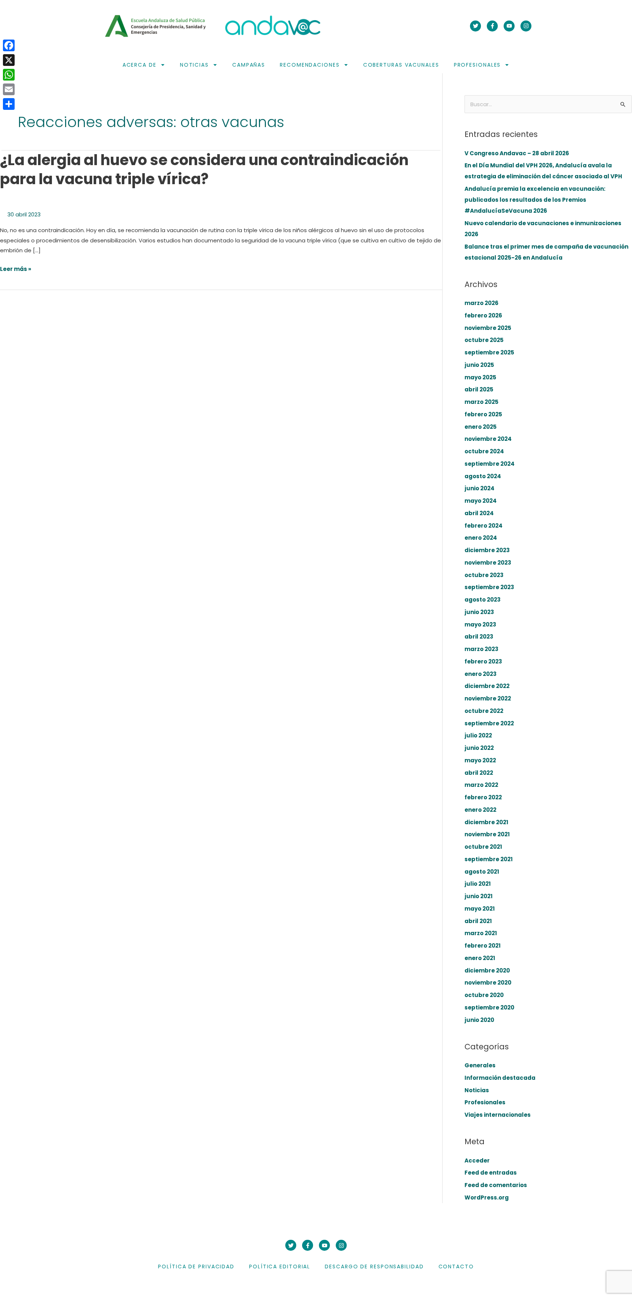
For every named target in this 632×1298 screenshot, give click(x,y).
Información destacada (499, 1078)
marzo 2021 (480, 933)
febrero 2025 (483, 414)
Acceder (477, 1160)
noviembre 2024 (488, 439)
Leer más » (15, 269)
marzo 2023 (481, 649)
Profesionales (477, 64)
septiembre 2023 (489, 587)
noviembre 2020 (487, 982)
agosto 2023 (482, 599)
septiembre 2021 (488, 859)
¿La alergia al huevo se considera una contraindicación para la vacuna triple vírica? (204, 169)
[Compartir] (8, 104)
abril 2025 (478, 389)
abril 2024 (479, 513)
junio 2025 (479, 365)
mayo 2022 (480, 760)
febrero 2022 (483, 797)
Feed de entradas (490, 1172)
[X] (8, 60)
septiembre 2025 (489, 352)
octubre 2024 (484, 451)
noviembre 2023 (487, 562)
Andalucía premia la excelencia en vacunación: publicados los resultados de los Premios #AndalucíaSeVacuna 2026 (534, 200)
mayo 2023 (480, 624)
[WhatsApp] (8, 74)
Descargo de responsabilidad (374, 1266)
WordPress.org (486, 1197)
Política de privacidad (196, 1266)
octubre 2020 (484, 995)
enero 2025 (480, 427)
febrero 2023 (483, 661)
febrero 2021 (482, 945)
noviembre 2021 (487, 834)
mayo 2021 (479, 908)
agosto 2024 (482, 476)
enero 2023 (480, 674)
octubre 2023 (484, 575)
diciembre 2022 (486, 686)
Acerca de (140, 64)
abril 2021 (478, 921)
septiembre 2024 (489, 464)
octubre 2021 (483, 847)
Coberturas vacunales (401, 64)
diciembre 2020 (487, 970)
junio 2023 (479, 612)
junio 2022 (479, 748)
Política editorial (279, 1266)
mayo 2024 (480, 501)
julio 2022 (478, 735)
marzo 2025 (481, 402)
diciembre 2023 (487, 550)
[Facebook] (8, 45)
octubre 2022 (483, 711)
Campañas (248, 64)
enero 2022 (480, 810)
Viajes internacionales (497, 1115)
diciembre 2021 (486, 822)
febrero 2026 (483, 315)
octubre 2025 (484, 340)
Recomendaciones (310, 64)
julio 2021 (477, 884)
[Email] (8, 89)
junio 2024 (479, 488)
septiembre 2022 (489, 723)
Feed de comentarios (495, 1185)
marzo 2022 (481, 785)
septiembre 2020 (489, 1007)
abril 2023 (478, 636)
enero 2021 (479, 958)
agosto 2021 (481, 871)
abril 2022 (478, 773)
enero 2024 (480, 538)
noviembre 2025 (487, 328)
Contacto (456, 1266)
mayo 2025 (480, 377)
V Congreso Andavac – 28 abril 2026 (516, 153)
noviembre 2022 (487, 698)
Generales (480, 1065)
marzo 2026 (481, 303)
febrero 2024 (483, 525)
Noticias (194, 64)
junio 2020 (479, 1020)
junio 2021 (478, 896)
